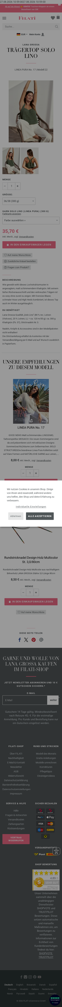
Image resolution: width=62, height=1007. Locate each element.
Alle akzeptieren (40, 516)
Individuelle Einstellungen (31, 506)
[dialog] (31, 503)
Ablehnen (15, 516)
